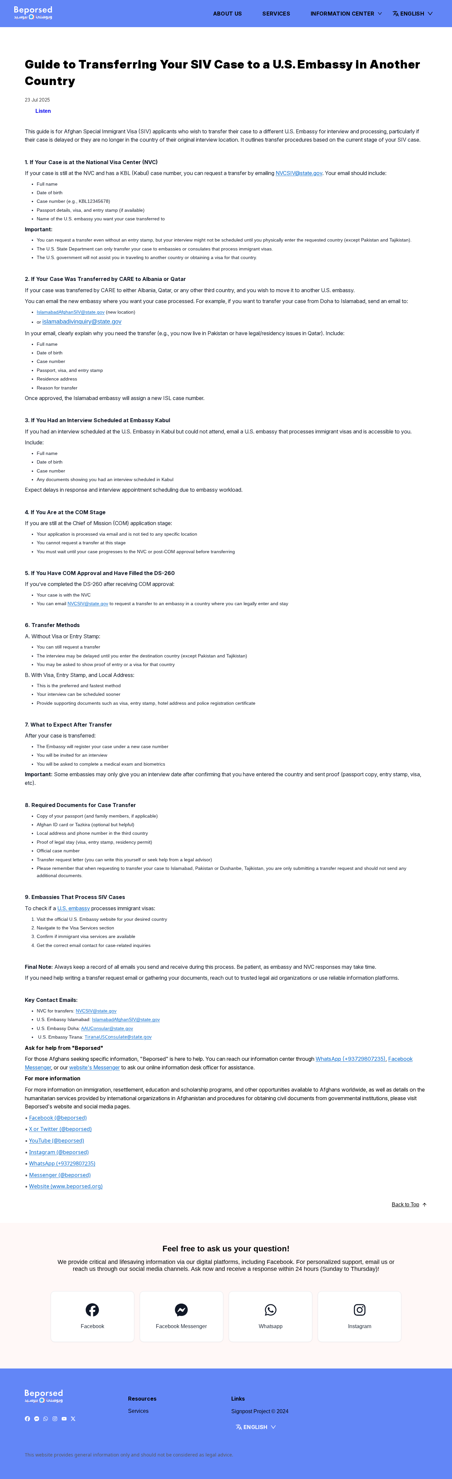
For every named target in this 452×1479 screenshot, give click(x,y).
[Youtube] (64, 1419)
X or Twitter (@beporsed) (60, 1129)
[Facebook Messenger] (36, 1419)
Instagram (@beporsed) (59, 1152)
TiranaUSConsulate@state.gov (118, 1037)
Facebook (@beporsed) (58, 1118)
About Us (227, 13)
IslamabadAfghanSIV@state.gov (71, 312)
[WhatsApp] (45, 1419)
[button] (413, 13)
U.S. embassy (73, 908)
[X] (73, 1419)
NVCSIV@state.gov (299, 173)
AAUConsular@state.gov (107, 1028)
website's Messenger (94, 1067)
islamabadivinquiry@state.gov (81, 321)
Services (276, 13)
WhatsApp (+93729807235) (350, 1058)
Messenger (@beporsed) (60, 1175)
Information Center (343, 13)
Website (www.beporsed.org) (66, 1186)
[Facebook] (27, 1419)
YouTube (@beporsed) (56, 1140)
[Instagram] (55, 1419)
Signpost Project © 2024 (260, 1411)
